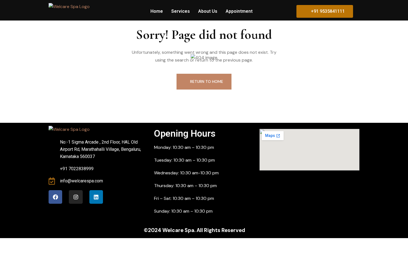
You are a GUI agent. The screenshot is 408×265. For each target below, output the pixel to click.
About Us (207, 11)
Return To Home (206, 81)
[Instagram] (75, 197)
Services (180, 11)
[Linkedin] (96, 197)
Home (156, 11)
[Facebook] (55, 197)
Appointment (239, 11)
